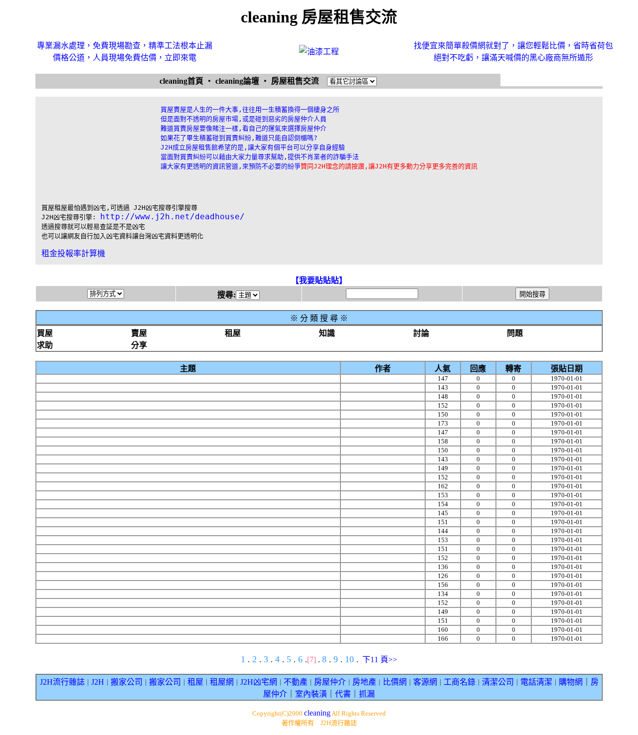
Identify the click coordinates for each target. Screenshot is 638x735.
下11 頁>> (379, 659)
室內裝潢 (311, 694)
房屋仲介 (330, 682)
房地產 (364, 682)
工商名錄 (460, 682)
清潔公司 (498, 682)
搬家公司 (127, 682)
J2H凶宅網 (258, 682)
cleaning (317, 713)
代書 (343, 694)
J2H (97, 682)
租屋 (195, 682)
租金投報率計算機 (73, 253)
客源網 (425, 682)
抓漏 (367, 694)
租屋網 (222, 682)
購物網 (571, 682)
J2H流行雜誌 (62, 682)
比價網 (395, 682)
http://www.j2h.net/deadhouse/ (172, 216)
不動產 (296, 682)
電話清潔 (536, 682)
